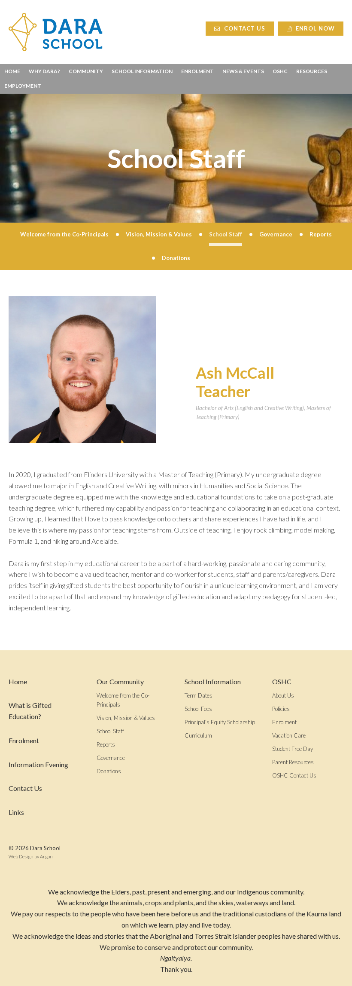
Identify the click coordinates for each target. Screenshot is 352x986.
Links (16, 812)
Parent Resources (293, 762)
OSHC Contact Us (294, 775)
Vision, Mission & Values (126, 717)
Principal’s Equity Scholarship (220, 722)
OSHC (280, 71)
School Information (142, 71)
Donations (109, 771)
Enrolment (197, 71)
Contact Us (243, 28)
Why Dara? (44, 71)
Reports (106, 744)
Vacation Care (289, 735)
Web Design (21, 856)
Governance (111, 757)
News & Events (243, 71)
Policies (281, 708)
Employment (22, 86)
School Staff (110, 731)
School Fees (198, 708)
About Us (283, 695)
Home (12, 71)
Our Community (120, 681)
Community (86, 71)
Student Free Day (292, 748)
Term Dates (198, 695)
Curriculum (198, 735)
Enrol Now (314, 28)
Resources (311, 71)
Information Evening (38, 764)
